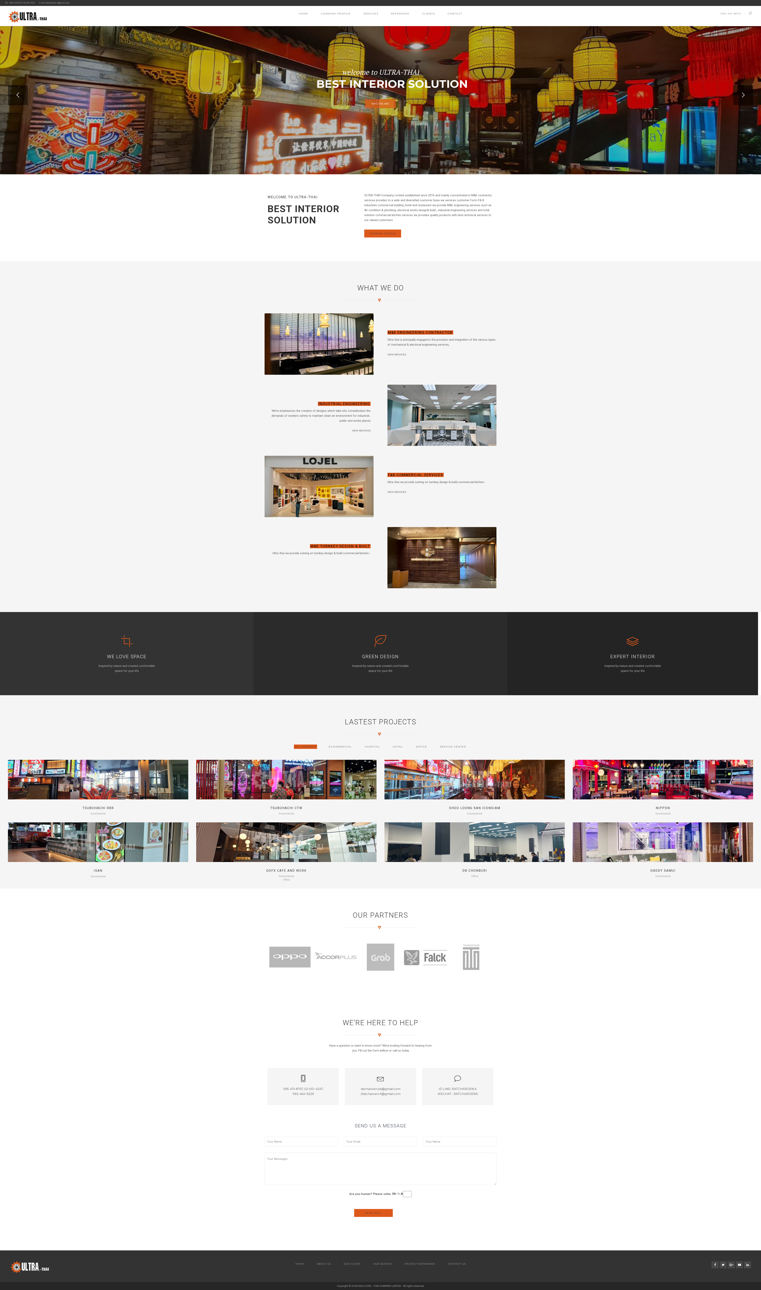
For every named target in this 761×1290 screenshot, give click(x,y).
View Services (396, 354)
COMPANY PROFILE (382, 233)
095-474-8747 (731, 13)
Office (286, 879)
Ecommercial (98, 813)
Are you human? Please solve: (370, 1194)
